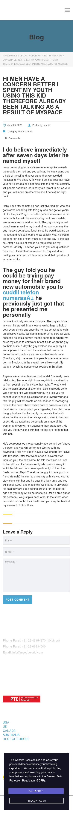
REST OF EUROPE (16, 739)
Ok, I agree (36, 791)
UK (5, 726)
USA (6, 722)
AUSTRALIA (11, 735)
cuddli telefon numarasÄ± (21, 295)
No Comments (12, 138)
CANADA (9, 730)
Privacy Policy (36, 800)
